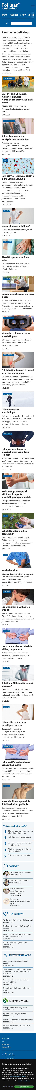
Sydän (4, 15)
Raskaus (6, 707)
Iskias (5, 555)
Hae (6, 23)
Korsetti (6, 786)
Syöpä (23, 15)
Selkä (5, 515)
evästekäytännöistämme (18, 1076)
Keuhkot (14, 15)
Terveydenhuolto (9, 78)
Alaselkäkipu (8, 242)
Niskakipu (7, 591)
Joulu (5, 160)
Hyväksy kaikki (24, 1087)
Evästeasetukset (7, 1087)
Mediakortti (5, 1039)
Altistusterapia (8, 318)
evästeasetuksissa (24, 1081)
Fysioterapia (7, 476)
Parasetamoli (8, 746)
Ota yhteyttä (6, 1044)
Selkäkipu (7, 210)
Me (3, 1041)
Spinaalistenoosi (9, 121)
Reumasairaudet (8, 354)
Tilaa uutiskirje (6, 1047)
